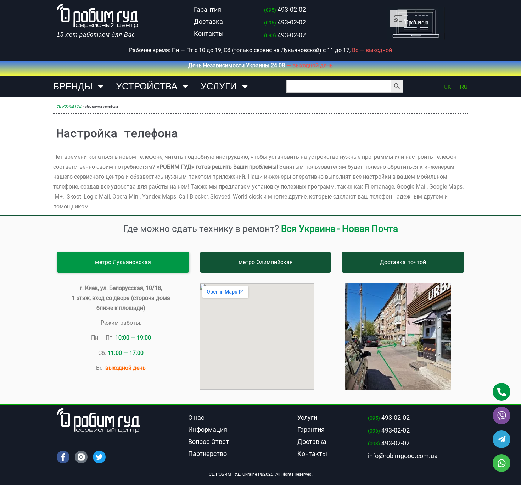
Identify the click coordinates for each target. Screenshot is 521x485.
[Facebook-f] (63, 457)
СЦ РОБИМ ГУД (69, 106)
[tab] (123, 262)
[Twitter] (99, 457)
